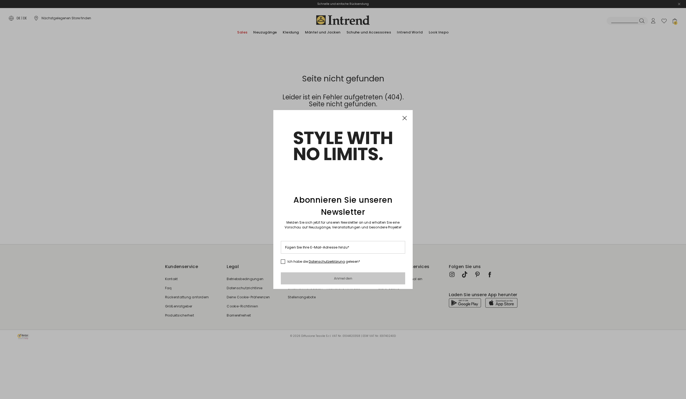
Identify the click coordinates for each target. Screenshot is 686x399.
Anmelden (343, 278)
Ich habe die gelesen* (324, 261)
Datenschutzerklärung (327, 261)
